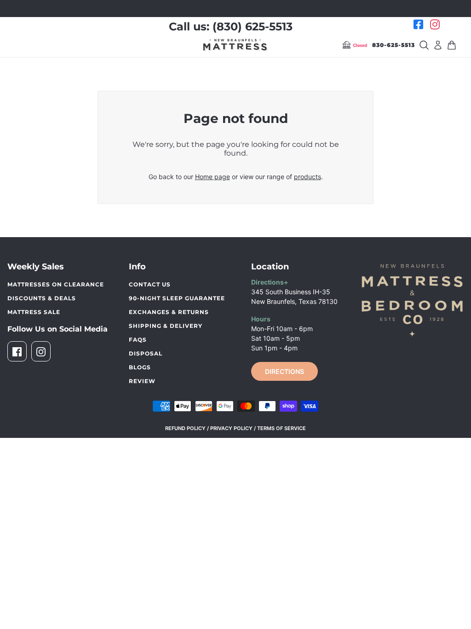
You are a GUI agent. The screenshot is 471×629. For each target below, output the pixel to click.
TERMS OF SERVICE (281, 428)
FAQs (138, 339)
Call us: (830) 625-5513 (231, 26)
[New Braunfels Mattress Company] (235, 45)
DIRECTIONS (284, 371)
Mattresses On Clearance (55, 284)
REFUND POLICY (185, 428)
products (307, 177)
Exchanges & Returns (169, 312)
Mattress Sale (33, 312)
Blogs (140, 367)
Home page (212, 177)
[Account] (437, 45)
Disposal (145, 353)
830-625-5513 (393, 44)
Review (142, 381)
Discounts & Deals (41, 298)
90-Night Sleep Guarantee (177, 298)
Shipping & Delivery (165, 325)
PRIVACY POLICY (231, 428)
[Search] (424, 45)
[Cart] (451, 45)
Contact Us (150, 284)
